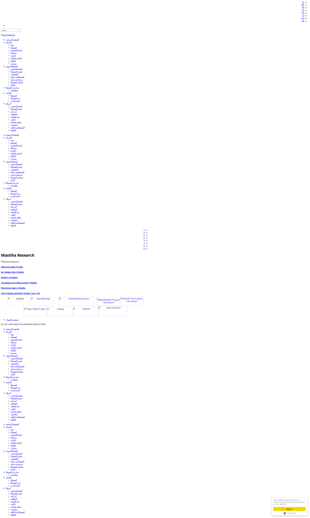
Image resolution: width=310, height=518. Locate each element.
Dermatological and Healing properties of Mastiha (19, 282)
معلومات (14, 90)
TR (303, 13)
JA (303, 15)
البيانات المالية (16, 58)
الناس (13, 119)
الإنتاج (13, 85)
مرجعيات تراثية (17, 79)
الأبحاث (9, 93)
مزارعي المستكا (12, 87)
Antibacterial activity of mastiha (12, 266)
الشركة (9, 42)
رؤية (12, 45)
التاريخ (13, 55)
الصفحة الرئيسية (12, 39)
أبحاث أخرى (15, 101)
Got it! (289, 508)
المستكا (14, 95)
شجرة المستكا (16, 71)
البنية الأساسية (16, 50)
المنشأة (14, 47)
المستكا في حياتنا (17, 77)
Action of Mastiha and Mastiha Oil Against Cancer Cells (20, 293)
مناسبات (14, 125)
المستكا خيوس (12, 66)
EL (303, 2)
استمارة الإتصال (12, 319)
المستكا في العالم (18, 127)
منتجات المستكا (17, 82)
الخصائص (14, 74)
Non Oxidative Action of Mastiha (12, 272)
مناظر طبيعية (16, 122)
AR (303, 21)
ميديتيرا (14, 63)
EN (303, 5)
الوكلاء (13, 61)
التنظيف (14, 114)
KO (303, 18)
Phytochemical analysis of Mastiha (13, 287)
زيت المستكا (16, 98)
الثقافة (13, 130)
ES (303, 10)
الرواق (8, 103)
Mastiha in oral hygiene (9, 277)
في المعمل (15, 117)
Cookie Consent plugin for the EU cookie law (289, 513)
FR (303, 7)
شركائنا (14, 53)
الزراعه (14, 111)
